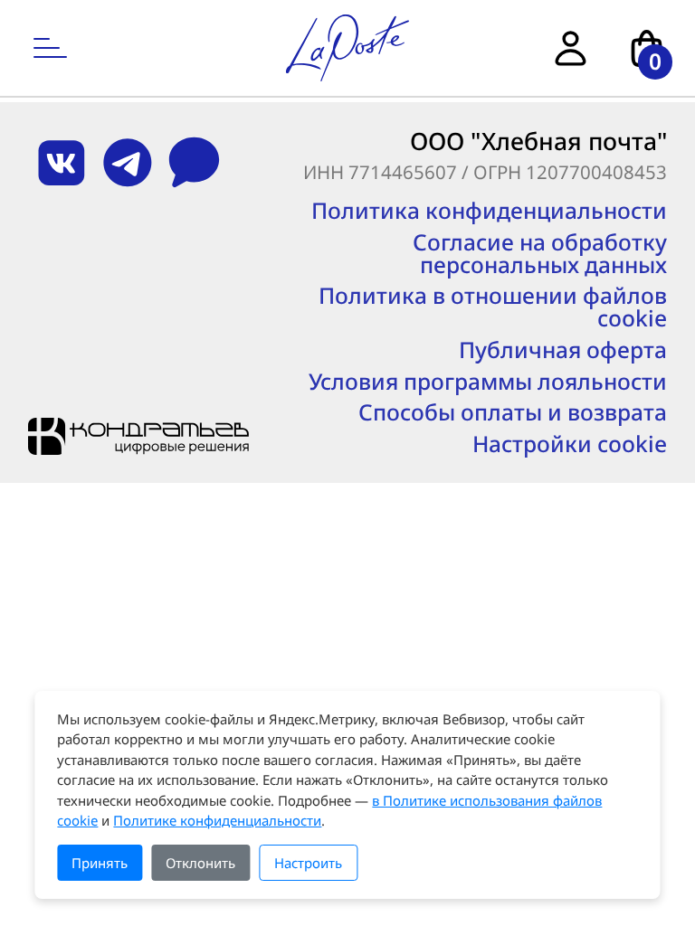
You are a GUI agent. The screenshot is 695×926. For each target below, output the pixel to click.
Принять (99, 863)
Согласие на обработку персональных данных (540, 254)
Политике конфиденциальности (217, 820)
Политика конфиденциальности (489, 211)
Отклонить (200, 863)
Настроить (308, 863)
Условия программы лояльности (488, 382)
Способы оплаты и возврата (512, 413)
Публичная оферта (563, 350)
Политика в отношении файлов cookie (493, 307)
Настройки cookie (569, 444)
